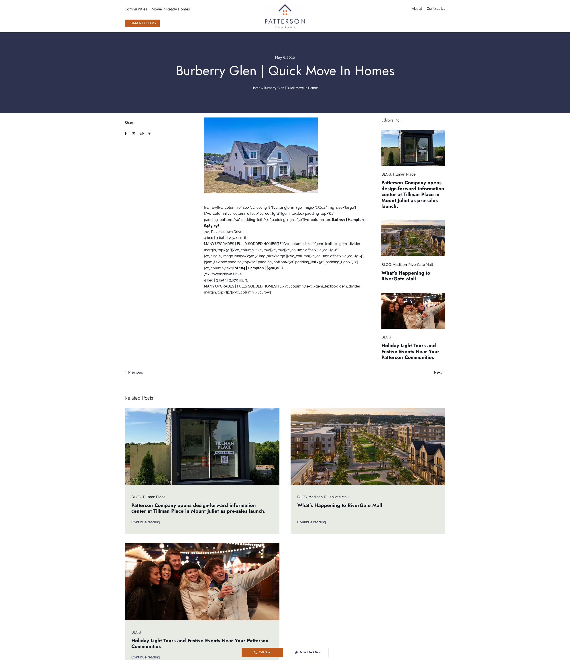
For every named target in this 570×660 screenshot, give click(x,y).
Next (438, 372)
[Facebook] (126, 134)
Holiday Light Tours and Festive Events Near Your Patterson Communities (410, 351)
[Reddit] (142, 134)
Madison (400, 265)
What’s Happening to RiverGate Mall (405, 275)
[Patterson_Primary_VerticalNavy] (285, 5)
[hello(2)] (413, 294)
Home (256, 88)
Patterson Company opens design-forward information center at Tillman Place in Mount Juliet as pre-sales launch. (412, 194)
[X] (134, 134)
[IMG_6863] (413, 132)
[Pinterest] (150, 134)
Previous (135, 372)
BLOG (386, 174)
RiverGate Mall (420, 265)
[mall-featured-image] (413, 222)
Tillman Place (404, 174)
